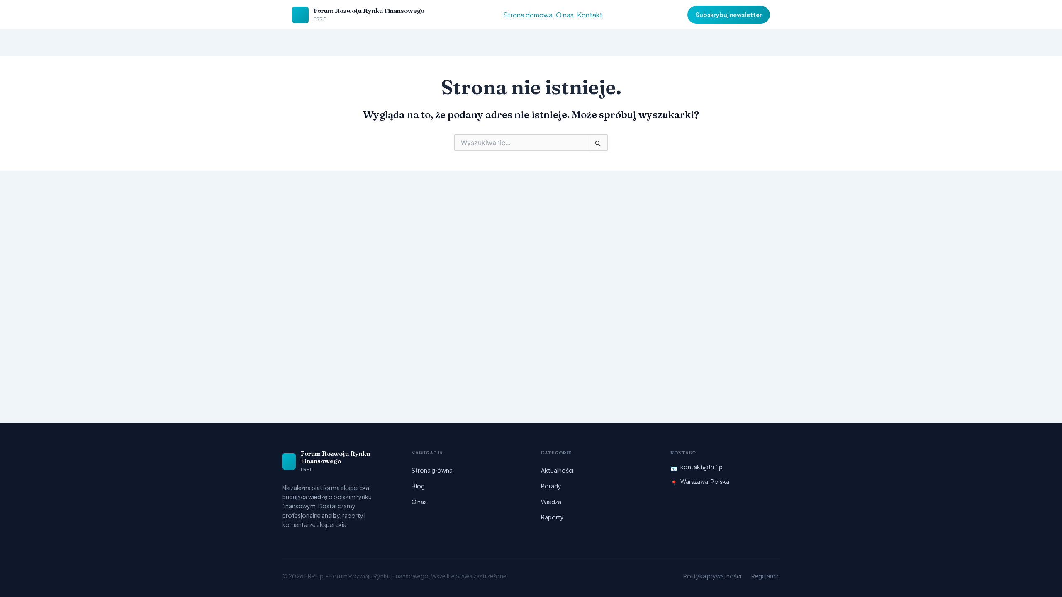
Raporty (552, 517)
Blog (418, 486)
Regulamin (765, 576)
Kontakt (589, 14)
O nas (565, 14)
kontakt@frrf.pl (702, 467)
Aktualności (557, 470)
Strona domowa (528, 14)
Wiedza (551, 501)
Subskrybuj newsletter (729, 14)
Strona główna (432, 470)
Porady (551, 486)
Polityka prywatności (712, 576)
